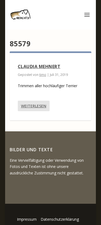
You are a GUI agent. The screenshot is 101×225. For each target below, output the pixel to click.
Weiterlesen (33, 105)
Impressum (27, 219)
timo (42, 74)
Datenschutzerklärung (60, 219)
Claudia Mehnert (39, 66)
